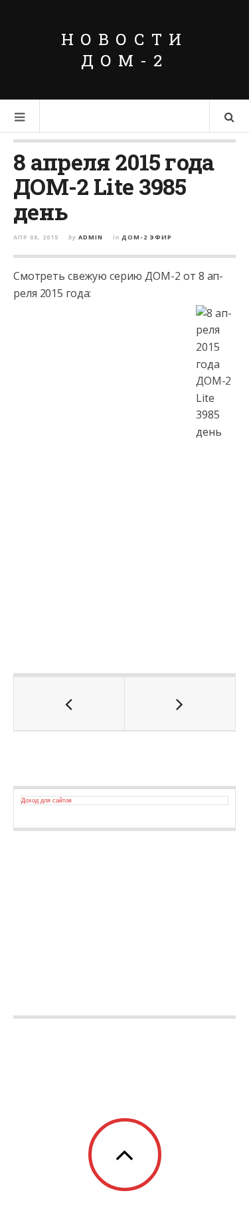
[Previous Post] (69, 703)
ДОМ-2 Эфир (147, 237)
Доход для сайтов (46, 800)
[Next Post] (180, 703)
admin (90, 237)
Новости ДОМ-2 (124, 50)
